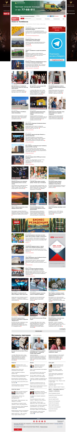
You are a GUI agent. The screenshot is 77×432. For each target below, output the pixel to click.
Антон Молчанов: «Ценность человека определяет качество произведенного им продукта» (56, 370)
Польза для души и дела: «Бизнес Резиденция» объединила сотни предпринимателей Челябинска (20, 407)
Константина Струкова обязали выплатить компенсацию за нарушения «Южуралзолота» (20, 319)
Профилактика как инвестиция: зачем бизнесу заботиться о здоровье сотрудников (56, 113)
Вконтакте (52, 16)
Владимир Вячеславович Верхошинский (55, 395)
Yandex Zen (50, 16)
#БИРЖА (27, 164)
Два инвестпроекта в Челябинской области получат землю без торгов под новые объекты (20, 87)
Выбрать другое (28, 18)
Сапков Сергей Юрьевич (53, 397)
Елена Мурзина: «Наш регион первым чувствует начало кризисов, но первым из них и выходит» (41, 392)
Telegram (48, 16)
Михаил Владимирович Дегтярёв (54, 393)
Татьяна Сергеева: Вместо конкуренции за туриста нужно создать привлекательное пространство (56, 374)
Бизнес (32, 362)
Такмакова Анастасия (52, 410)
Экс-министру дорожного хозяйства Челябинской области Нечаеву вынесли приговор (57, 87)
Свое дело (51, 362)
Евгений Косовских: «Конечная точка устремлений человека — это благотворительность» (56, 319)
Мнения (32, 389)
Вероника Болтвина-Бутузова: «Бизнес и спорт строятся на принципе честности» (58, 365)
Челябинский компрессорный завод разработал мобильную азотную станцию (37, 113)
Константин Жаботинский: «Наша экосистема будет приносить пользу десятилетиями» (37, 208)
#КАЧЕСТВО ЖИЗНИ (57, 314)
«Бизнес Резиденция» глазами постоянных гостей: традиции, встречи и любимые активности (37, 412)
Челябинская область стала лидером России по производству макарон (22, 365)
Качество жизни (16, 389)
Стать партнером (37, 335)
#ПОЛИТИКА (55, 203)
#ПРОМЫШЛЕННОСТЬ (35, 35)
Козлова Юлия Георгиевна (53, 408)
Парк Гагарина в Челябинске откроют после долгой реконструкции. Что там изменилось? (56, 294)
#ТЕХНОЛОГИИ (28, 35)
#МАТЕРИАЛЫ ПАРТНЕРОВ (36, 314)
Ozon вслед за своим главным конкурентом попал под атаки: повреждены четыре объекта (55, 182)
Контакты (56, 16)
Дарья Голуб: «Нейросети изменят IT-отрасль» (57, 386)
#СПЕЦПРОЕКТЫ (28, 45)
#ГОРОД (13, 82)
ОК (17, 429)
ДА (22, 18)
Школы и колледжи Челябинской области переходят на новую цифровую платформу (21, 392)
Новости (14, 362)
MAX (49, 16)
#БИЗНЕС (57, 108)
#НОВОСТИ (27, 242)
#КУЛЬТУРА (18, 108)
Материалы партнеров (21, 335)
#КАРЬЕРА (33, 276)
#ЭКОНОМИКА (36, 68)
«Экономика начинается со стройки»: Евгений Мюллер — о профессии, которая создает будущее (38, 352)
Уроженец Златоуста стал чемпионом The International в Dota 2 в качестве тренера (19, 182)
